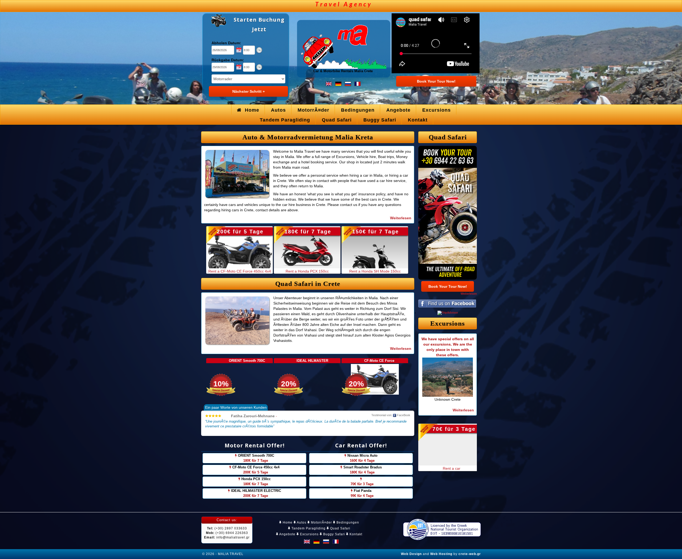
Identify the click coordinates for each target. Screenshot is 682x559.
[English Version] (329, 84)
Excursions (309, 534)
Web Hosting (441, 554)
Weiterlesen (469, 293)
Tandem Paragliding (308, 528)
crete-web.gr (469, 554)
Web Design (411, 554)
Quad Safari (339, 528)
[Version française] (357, 84)
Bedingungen (347, 522)
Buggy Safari (333, 534)
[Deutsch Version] (338, 84)
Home (287, 522)
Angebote (286, 534)
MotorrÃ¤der (321, 522)
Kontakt (355, 534)
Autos (301, 522)
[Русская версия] (348, 84)
